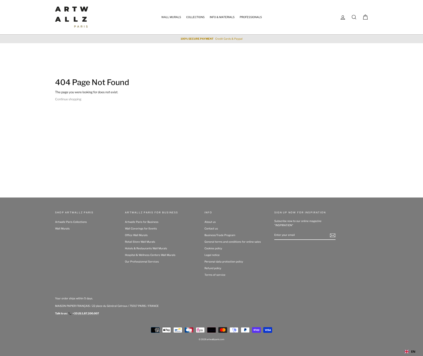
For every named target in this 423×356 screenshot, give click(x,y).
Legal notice (212, 255)
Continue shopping (68, 99)
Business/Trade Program (219, 235)
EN (413, 351)
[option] (211, 39)
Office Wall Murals (136, 235)
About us (210, 222)
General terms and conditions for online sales (232, 241)
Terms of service (214, 274)
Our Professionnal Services (142, 261)
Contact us (211, 228)
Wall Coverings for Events (141, 228)
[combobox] (410, 351)
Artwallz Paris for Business (141, 222)
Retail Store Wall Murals (140, 241)
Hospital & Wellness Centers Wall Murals (150, 255)
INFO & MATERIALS (222, 17)
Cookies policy (213, 248)
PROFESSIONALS (251, 17)
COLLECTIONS (195, 17)
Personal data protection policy (223, 261)
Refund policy (212, 268)
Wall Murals (62, 228)
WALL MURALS (171, 17)
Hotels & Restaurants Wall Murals (146, 248)
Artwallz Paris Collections (71, 222)
